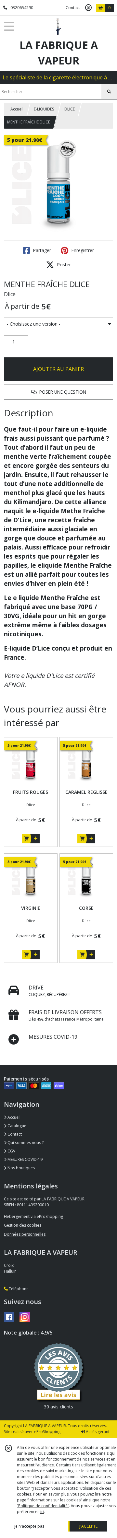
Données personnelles (25, 1234)
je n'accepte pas (29, 1526)
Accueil (16, 109)
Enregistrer (82, 250)
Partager (41, 250)
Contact (73, 7)
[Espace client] (88, 8)
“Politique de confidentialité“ (43, 1506)
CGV (10, 1151)
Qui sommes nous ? (25, 1142)
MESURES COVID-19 (24, 1159)
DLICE (69, 109)
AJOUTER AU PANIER (58, 369)
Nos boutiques (20, 1168)
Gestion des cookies (22, 1225)
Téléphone (18, 1288)
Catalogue (16, 1125)
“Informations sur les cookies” (54, 1500)
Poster (63, 264)
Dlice (10, 294)
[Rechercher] (109, 91)
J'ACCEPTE (88, 1526)
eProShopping (47, 1431)
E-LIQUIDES (44, 109)
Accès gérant (97, 1431)
